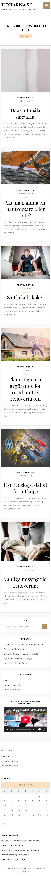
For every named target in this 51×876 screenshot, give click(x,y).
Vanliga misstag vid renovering (25, 582)
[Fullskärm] (43, 729)
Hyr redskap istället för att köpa (25, 487)
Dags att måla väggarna (25, 113)
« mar (3, 824)
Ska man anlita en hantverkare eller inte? (25, 209)
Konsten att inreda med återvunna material (23, 644)
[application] (25, 719)
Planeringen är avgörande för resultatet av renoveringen (25, 389)
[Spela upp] (7, 729)
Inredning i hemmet (12, 685)
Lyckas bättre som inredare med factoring (22, 654)
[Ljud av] (39, 729)
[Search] (44, 626)
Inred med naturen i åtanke (16, 663)
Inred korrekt (9, 680)
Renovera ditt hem (25, 98)
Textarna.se (16, 5)
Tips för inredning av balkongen (18, 658)
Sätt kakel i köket (25, 297)
